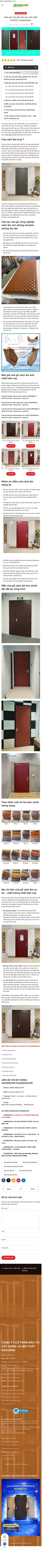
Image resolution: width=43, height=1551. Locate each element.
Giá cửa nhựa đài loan (9, 1452)
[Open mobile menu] (2, 5)
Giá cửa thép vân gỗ (8, 1458)
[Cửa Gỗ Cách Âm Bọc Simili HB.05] (11, 430)
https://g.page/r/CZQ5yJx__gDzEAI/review (19, 1104)
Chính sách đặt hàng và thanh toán (13, 1390)
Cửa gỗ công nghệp (9, 1050)
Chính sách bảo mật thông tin (11, 1400)
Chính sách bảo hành (8, 1404)
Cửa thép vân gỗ (8, 1071)
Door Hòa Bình (14, 24)
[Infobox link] (21, 1411)
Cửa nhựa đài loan (8, 1067)
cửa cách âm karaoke (10, 1162)
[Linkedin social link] (24, 1180)
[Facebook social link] (4, 1180)
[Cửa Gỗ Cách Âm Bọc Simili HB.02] (30, 458)
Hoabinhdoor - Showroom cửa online (17, 1464)
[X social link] (8, 1180)
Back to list (20, 1189)
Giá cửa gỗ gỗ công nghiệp (10, 1441)
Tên (3, 1231)
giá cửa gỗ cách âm (26, 1170)
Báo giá (18, 13)
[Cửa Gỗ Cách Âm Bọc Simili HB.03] (11, 458)
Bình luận (5, 1208)
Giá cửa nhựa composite (9, 1445)
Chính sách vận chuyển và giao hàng (13, 1393)
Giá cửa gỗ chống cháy (9, 1438)
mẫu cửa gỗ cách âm (10, 1174)
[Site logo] (20, 5)
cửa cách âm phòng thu (29, 1162)
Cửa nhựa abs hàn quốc (10, 1063)
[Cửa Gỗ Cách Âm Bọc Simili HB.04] (30, 430)
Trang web (5, 1248)
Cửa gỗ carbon (7, 1054)
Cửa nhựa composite (9, 1059)
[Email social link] (14, 1180)
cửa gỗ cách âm (17, 135)
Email (4, 1239)
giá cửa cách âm (9, 1170)
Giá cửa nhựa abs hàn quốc (10, 1448)
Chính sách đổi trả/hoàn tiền (10, 1397)
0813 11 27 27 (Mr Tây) (12, 1268)
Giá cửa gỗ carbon (7, 1455)
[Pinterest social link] (18, 1180)
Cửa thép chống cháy (9, 1075)
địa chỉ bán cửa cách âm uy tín (13, 1166)
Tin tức (23, 13)
